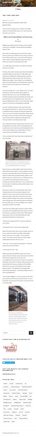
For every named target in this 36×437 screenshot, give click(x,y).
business (6, 387)
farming (25, 393)
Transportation (23, 418)
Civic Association (22, 390)
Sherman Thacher (8, 415)
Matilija (30, 399)
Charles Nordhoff (27, 387)
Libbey (15, 399)
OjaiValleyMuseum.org (9, 374)
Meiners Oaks (27, 402)
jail (30, 396)
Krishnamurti (7, 399)
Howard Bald (24, 396)
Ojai (4, 409)
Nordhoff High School (17, 406)
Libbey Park (22, 399)
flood (30, 393)
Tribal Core (16, 433)
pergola (16, 409)
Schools (27, 412)
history (11, 396)
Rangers (14, 412)
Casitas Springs (15, 387)
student (17, 415)
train (15, 418)
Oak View (28, 406)
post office (6, 412)
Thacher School (7, 418)
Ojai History (11, 2)
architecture (19, 383)
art (25, 383)
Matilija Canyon (7, 402)
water (13, 421)
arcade (11, 383)
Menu (19, 9)
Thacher (24, 415)
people (10, 409)
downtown (6, 393)
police (22, 409)
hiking (5, 396)
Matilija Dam (17, 402)
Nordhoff (6, 406)
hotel (16, 396)
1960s (5, 383)
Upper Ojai (6, 421)
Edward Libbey (16, 393)
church (5, 390)
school (21, 412)
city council (12, 390)
